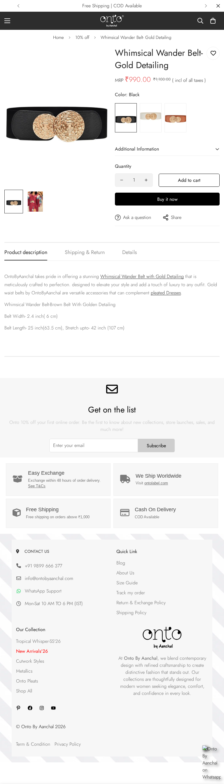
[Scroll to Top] (212, 752)
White (151, 117)
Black (126, 117)
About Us (125, 572)
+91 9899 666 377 (43, 565)
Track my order (130, 592)
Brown (175, 117)
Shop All (24, 691)
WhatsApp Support (43, 591)
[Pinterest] (18, 708)
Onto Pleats (27, 681)
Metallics (24, 671)
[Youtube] (53, 708)
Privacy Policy (68, 744)
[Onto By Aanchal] (112, 21)
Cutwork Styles (30, 661)
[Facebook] (30, 708)
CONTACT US (35, 551)
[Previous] (18, 6)
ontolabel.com (156, 483)
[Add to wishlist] (213, 53)
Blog (120, 562)
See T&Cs (37, 486)
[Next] (205, 6)
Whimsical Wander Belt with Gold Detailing (142, 276)
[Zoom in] (96, 57)
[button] (213, 20)
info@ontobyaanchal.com (49, 578)
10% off (82, 37)
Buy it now (167, 199)
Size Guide (127, 582)
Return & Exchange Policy (141, 602)
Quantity (123, 166)
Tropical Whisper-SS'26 (38, 641)
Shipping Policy (131, 612)
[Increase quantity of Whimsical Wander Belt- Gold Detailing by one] (146, 180)
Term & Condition (33, 744)
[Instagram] (41, 708)
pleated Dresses (166, 292)
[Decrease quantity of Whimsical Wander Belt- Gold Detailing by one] (121, 180)
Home (58, 37)
